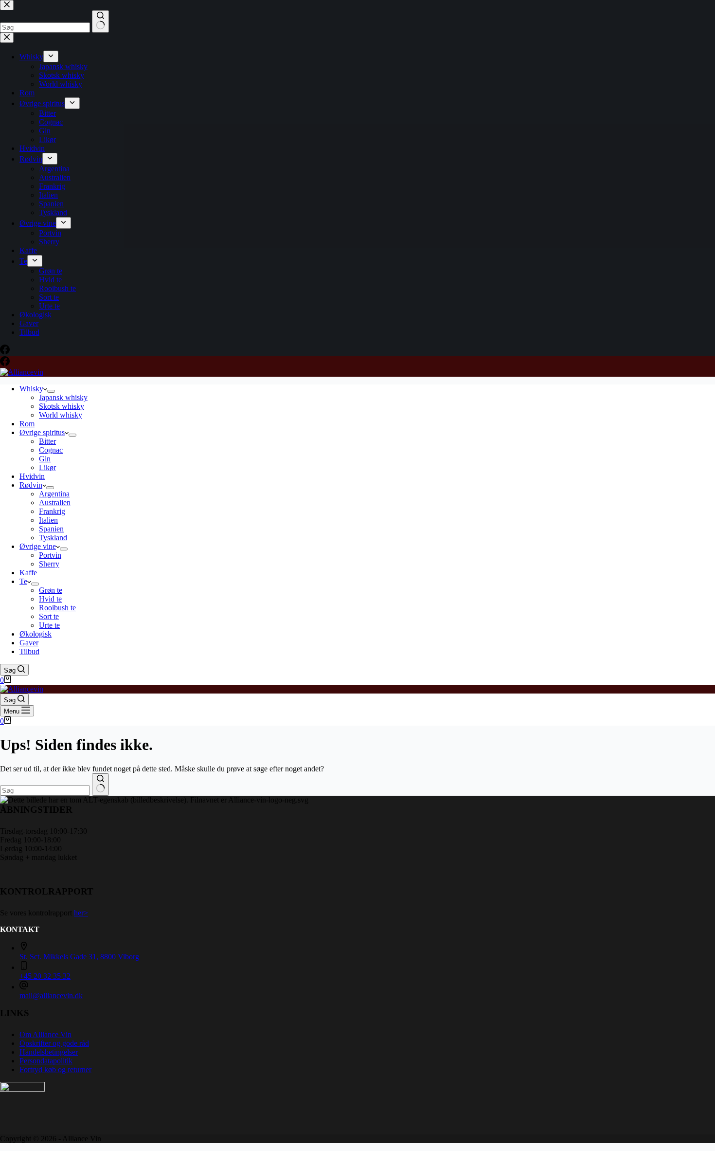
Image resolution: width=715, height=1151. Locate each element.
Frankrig (52, 511)
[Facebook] (5, 363)
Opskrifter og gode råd (54, 1043)
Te (23, 581)
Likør (47, 467)
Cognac (51, 450)
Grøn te (50, 590)
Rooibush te (57, 607)
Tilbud (29, 651)
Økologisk (35, 634)
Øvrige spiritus (42, 432)
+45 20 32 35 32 (45, 976)
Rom (27, 424)
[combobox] (45, 791)
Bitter (47, 441)
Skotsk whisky (61, 406)
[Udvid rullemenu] (51, 391)
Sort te (49, 616)
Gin (45, 459)
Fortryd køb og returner (55, 1069)
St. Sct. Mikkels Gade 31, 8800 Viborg (79, 956)
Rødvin (30, 485)
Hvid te (50, 599)
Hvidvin (32, 476)
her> (81, 913)
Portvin (50, 555)
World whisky (60, 415)
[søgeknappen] (100, 784)
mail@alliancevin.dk (51, 995)
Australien (55, 502)
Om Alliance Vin (45, 1034)
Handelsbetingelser (48, 1052)
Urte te (49, 625)
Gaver (28, 643)
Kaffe (28, 572)
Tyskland (53, 537)
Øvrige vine (37, 546)
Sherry (49, 564)
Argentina (54, 494)
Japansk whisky (63, 397)
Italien (48, 520)
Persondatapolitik (45, 1061)
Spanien (51, 529)
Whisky (31, 388)
